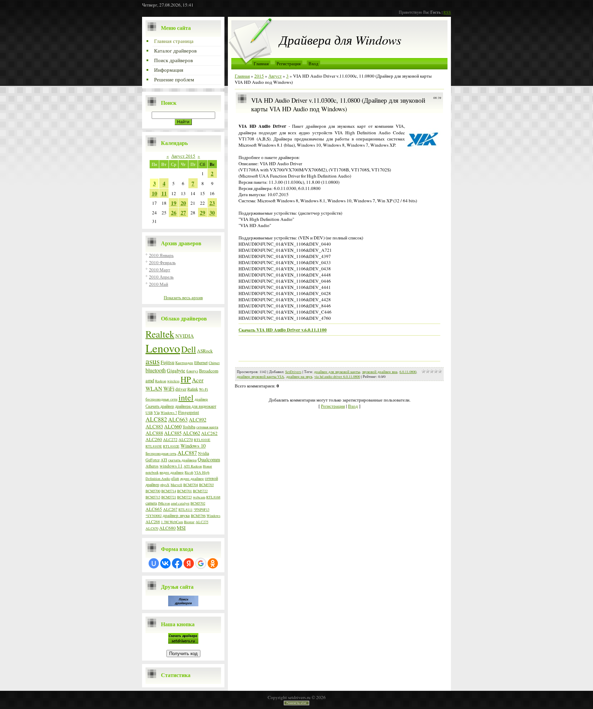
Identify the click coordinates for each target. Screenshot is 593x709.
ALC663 (178, 419)
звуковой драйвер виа (379, 371)
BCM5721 (168, 497)
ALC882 (156, 419)
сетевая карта (207, 427)
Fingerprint (188, 412)
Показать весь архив (183, 297)
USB (149, 412)
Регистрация (289, 63)
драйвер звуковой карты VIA (260, 376)
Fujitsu (167, 362)
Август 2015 (183, 156)
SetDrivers (293, 371)
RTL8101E (202, 439)
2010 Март (159, 270)
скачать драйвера (182, 460)
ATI (164, 459)
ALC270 (185, 439)
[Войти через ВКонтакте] (165, 563)
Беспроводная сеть (161, 453)
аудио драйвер (192, 478)
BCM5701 (184, 490)
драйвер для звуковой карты (337, 371)
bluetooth (156, 370)
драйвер (201, 399)
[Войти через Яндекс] (189, 563)
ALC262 (209, 433)
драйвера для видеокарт (195, 406)
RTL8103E (154, 446)
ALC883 (154, 426)
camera (151, 503)
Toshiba (189, 426)
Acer (198, 380)
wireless (173, 381)
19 (173, 203)
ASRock (205, 351)
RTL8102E (171, 446)
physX (165, 484)
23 (212, 203)
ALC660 (173, 426)
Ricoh (189, 472)
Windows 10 (193, 445)
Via (157, 412)
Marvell (176, 484)
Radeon (160, 381)
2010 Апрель (161, 277)
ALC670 (152, 528)
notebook (152, 472)
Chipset (214, 362)
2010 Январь (161, 255)
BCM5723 (184, 497)
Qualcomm (209, 459)
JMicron (164, 503)
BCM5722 (200, 490)
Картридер (184, 362)
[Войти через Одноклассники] (213, 563)
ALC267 (170, 509)
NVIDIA (184, 336)
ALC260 (154, 439)
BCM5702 (197, 503)
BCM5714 (168, 490)
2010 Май (158, 284)
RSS (447, 12)
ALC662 (191, 433)
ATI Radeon (193, 466)
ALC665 (154, 509)
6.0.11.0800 (407, 371)
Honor (207, 466)
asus (153, 361)
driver (180, 389)
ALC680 (167, 528)
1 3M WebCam (172, 521)
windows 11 (171, 466)
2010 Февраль (162, 262)
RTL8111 (185, 509)
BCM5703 (206, 484)
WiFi (168, 388)
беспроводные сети (161, 399)
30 (212, 212)
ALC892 (197, 419)
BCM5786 (198, 515)
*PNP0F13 (201, 509)
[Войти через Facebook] (177, 563)
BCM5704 (190, 484)
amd (150, 380)
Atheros (152, 466)
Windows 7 (169, 412)
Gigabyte (176, 370)
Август (275, 76)
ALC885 (173, 433)
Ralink (192, 389)
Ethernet (201, 362)
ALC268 (153, 521)
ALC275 (202, 521)
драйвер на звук (299, 376)
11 (164, 193)
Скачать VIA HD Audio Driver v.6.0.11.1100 (283, 329)
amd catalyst (180, 503)
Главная (261, 63)
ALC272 (170, 439)
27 (183, 212)
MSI (181, 528)
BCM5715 (153, 497)
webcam (199, 497)
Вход (313, 63)
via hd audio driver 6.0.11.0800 (337, 376)
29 (202, 212)
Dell (188, 349)
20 (183, 203)
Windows (213, 515)
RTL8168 (213, 497)
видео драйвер (172, 472)
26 (173, 212)
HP (186, 379)
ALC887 (187, 452)
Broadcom (208, 371)
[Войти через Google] (200, 563)
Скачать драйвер (160, 406)
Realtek (160, 333)
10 (154, 193)
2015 (259, 76)
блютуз (192, 371)
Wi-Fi (203, 389)
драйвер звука (176, 515)
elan (175, 478)
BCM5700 (153, 490)
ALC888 (154, 433)
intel (186, 397)
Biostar (189, 521)
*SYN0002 (154, 515)
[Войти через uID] (154, 563)
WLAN (154, 388)
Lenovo (163, 348)
